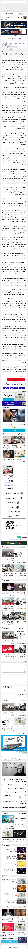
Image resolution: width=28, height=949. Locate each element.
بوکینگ (21, 696)
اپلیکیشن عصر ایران (19, 525)
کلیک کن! (14, 430)
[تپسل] (3, 407)
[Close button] (27, 935)
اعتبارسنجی (25, 696)
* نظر (25, 673)
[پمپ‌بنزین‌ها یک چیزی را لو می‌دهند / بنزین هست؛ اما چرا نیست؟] (8, 471)
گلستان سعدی (12, 507)
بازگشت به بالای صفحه (20, 733)
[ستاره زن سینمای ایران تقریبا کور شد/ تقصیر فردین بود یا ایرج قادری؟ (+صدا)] (14, 769)
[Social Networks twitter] (16, 391)
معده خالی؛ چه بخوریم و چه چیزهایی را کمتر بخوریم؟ (13, 784)
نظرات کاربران (14, 388)
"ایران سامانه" (11, 947)
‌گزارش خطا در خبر (24, 537)
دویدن (20, 539)
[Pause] (4, 421)
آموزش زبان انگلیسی (12, 512)
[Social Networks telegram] (14, 391)
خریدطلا (8, 399)
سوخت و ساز (16, 539)
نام (25, 664)
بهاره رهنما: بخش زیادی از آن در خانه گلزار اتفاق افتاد (13, 792)
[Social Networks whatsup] (18, 391)
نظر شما (24, 662)
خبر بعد (21, 388)
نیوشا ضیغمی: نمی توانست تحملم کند (16, 788)
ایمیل (25, 669)
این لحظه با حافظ (12, 502)
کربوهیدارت (11, 539)
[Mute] (6, 421)
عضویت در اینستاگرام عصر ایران (12, 493)
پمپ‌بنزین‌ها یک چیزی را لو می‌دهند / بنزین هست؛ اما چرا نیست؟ (8, 476)
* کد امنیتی (24, 685)
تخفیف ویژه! (9, 941)
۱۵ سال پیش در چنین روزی (12, 498)
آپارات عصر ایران (13, 516)
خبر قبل (7, 388)
